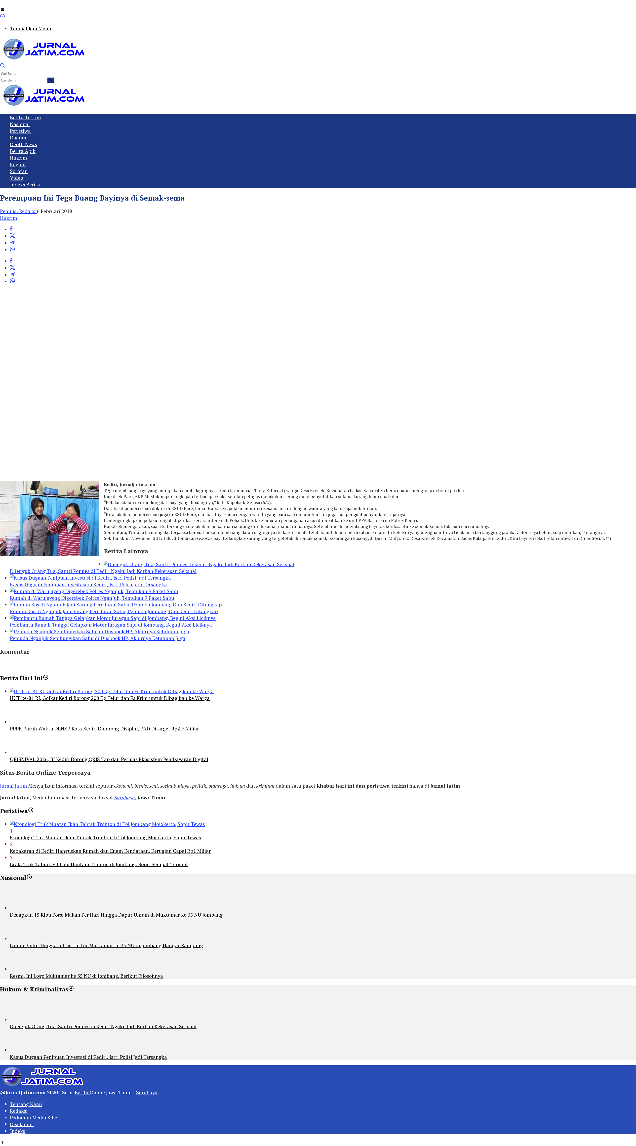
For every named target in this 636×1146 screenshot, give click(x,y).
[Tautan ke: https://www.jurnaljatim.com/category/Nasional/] (29, 878)
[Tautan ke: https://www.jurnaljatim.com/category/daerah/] (46, 678)
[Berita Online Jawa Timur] (43, 59)
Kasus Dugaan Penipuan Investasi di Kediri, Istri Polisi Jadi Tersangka (88, 584)
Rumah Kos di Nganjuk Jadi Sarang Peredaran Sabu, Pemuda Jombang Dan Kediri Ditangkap (114, 611)
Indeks (17, 1131)
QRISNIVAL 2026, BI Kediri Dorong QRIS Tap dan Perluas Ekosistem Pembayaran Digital (109, 759)
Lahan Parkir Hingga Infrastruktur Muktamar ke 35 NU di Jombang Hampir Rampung (106, 945)
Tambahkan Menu (30, 28)
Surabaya (124, 797)
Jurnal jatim (13, 785)
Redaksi (19, 1110)
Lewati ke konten (19, 3)
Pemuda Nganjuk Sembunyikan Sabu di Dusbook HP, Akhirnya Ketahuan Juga (97, 638)
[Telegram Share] (12, 243)
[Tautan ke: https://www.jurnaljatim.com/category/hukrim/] (71, 989)
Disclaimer (22, 1124)
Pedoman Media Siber (34, 1117)
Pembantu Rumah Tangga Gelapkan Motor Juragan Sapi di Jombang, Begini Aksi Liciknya (111, 624)
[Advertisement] (149, 385)
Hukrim (8, 217)
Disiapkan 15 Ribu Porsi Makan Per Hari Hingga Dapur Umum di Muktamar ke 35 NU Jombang (116, 914)
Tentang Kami (26, 1104)
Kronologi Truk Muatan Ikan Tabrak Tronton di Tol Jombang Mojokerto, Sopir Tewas (105, 837)
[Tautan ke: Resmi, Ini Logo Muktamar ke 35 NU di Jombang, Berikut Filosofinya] (21, 969)
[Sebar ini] (11, 229)
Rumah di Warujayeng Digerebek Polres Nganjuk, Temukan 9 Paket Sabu (92, 597)
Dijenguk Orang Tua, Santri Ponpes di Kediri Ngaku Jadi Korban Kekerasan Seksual (103, 571)
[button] (50, 80)
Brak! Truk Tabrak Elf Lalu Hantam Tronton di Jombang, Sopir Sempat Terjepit (99, 864)
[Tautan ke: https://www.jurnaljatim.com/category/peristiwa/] (31, 811)
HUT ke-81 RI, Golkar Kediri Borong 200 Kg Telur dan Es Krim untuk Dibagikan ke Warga (110, 698)
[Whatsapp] (12, 249)
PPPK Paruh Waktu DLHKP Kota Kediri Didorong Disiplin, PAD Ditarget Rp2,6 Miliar (104, 728)
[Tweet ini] (12, 236)
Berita (82, 1092)
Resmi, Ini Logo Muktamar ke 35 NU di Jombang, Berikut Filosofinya (86, 976)
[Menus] (2, 10)
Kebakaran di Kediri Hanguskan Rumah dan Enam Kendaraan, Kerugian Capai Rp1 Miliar (110, 851)
